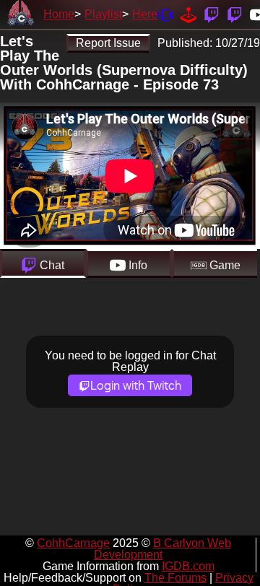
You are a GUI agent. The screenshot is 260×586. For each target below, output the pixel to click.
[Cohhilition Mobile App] (165, 14)
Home (58, 14)
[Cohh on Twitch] (235, 14)
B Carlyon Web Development (162, 549)
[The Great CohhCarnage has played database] (188, 14)
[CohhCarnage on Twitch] (212, 14)
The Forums (175, 578)
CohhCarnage (73, 543)
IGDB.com (188, 566)
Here (144, 14)
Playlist (103, 14)
